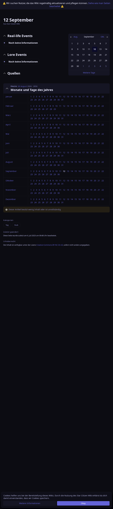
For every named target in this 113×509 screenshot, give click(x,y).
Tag (7, 225)
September (11, 171)
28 (106, 60)
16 (78, 54)
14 (106, 49)
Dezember (11, 199)
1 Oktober (102, 36)
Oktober (10, 180)
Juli (7, 152)
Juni (8, 143)
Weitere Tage (89, 72)
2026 (29, 86)
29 (72, 66)
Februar (10, 106)
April (8, 124)
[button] (29, 503)
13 (100, 49)
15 (72, 54)
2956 (35, 86)
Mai (7, 134)
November (11, 190)
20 (100, 54)
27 (100, 60)
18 (89, 54)
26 (95, 60)
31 (62, 99)
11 (89, 49)
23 (78, 60)
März (8, 115)
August (9, 162)
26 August (22, 86)
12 (64, 96)
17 (83, 54)
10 (83, 49)
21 (106, 54)
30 (78, 66)
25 (89, 60)
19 (95, 54)
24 (83, 60)
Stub (16, 225)
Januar (9, 96)
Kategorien (8, 220)
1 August (75, 36)
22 (72, 60)
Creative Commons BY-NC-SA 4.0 (49, 245)
